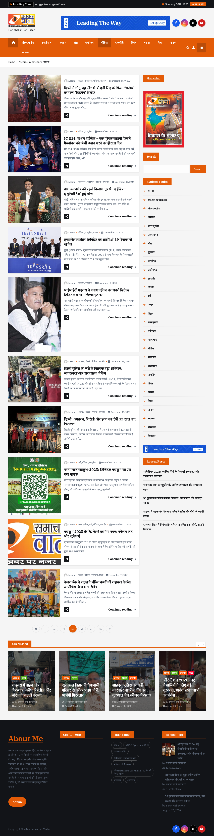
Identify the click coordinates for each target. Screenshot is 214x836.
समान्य (173, 42)
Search (151, 156)
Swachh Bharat (123, 764)
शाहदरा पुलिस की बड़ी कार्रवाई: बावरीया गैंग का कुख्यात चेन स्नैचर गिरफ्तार (131, 690)
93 (100, 628)
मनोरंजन (89, 42)
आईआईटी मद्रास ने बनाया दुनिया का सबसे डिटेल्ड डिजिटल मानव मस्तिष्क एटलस (96, 292)
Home (11, 62)
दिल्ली (80, 80)
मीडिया (104, 42)
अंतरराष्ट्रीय (28, 42)
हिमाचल (152, 436)
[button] (198, 644)
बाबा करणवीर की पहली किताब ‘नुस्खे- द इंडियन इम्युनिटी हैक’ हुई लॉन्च (95, 191)
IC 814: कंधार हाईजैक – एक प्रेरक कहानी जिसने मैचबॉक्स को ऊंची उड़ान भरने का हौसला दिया (97, 141)
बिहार (150, 313)
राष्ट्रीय (45, 42)
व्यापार (147, 42)
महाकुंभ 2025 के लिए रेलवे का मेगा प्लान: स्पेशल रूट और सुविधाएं (98, 534)
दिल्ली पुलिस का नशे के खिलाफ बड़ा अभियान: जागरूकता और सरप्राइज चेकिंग (93, 371)
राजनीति (119, 42)
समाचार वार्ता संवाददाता (27, 701)
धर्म (79, 462)
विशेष (133, 42)
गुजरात (151, 252)
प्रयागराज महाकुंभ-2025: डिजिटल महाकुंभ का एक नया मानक (97, 472)
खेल (76, 42)
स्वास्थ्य (25, 52)
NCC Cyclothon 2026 (138, 745)
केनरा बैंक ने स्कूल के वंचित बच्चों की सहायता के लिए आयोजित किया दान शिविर (97, 584)
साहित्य (132, 780)
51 (82, 628)
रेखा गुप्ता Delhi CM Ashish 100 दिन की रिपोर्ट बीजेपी (132, 772)
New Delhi (120, 751)
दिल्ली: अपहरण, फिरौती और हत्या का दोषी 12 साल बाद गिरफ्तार (99, 421)
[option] (31, 681)
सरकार (118, 780)
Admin (17, 802)
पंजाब (150, 304)
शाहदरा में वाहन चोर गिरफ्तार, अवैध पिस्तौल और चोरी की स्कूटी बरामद (31, 690)
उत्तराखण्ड (153, 235)
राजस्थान (152, 366)
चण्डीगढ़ (152, 261)
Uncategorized (157, 199)
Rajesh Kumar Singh (125, 757)
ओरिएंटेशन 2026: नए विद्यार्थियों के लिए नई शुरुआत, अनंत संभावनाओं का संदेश (181, 687)
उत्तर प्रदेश (83, 524)
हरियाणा (152, 427)
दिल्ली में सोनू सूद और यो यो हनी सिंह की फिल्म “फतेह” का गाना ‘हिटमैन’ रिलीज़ (99, 90)
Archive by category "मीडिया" (34, 62)
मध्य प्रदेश (153, 322)
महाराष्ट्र (90, 181)
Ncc (117, 745)
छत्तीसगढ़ (152, 270)
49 (63, 628)
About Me (25, 738)
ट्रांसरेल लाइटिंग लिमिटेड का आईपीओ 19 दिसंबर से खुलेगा (98, 242)
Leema (71, 80)
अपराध (63, 42)
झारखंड (151, 278)
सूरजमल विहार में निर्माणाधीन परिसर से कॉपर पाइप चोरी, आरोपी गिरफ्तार (82, 690)
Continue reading (121, 115)
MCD (151, 191)
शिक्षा (160, 42)
